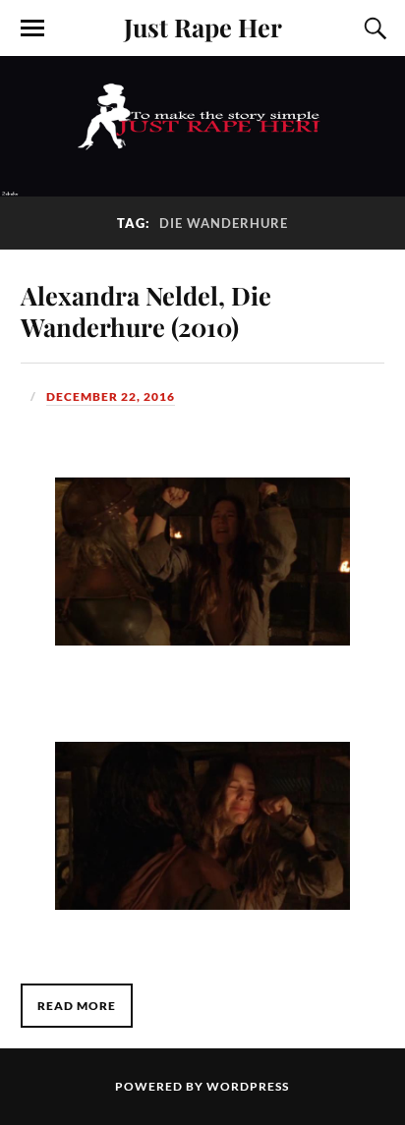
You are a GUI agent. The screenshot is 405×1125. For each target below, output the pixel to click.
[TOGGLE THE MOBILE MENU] (32, 28)
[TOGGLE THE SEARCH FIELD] (372, 28)
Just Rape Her (203, 26)
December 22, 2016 (110, 396)
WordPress (247, 1086)
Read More (76, 1005)
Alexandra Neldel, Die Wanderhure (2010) (146, 310)
